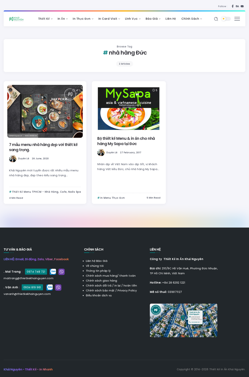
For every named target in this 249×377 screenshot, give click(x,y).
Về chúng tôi (95, 266)
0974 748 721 (36, 272)
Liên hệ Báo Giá (97, 261)
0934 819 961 (32, 287)
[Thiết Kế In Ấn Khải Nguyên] (17, 19)
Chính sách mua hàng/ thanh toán (111, 276)
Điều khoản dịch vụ (99, 295)
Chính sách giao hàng (101, 280)
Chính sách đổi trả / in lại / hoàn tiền (111, 285)
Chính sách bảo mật (100, 290)
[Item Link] (45, 111)
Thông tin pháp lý (98, 271)
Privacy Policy (127, 290)
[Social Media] (232, 6)
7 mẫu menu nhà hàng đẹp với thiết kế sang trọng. (43, 147)
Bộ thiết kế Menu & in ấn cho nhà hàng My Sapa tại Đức (126, 141)
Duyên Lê (23, 158)
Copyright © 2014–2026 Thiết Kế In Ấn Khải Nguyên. (211, 369)
